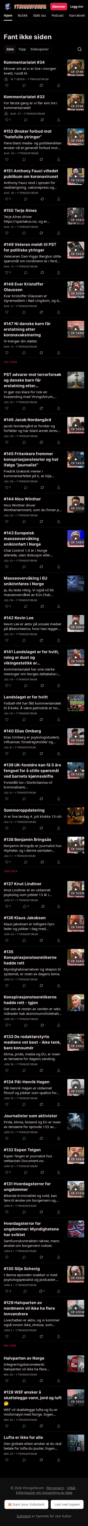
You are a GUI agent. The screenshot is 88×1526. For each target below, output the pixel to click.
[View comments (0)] (24, 85)
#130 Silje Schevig (22, 1268)
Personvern (55, 1488)
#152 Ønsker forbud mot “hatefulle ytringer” (28, 134)
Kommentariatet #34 (24, 62)
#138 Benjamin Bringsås (27, 839)
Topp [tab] (22, 49)
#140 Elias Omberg (22, 731)
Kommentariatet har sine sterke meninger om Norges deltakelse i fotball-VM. (30, 671)
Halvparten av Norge (24, 1358)
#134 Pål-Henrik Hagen (27, 1082)
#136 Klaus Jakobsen (25, 917)
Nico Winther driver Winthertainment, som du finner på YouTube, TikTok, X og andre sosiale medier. (32, 507)
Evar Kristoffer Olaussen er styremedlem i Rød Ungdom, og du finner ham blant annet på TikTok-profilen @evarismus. (32, 298)
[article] (44, 74)
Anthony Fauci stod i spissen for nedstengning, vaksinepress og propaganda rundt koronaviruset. (31, 185)
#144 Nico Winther (22, 499)
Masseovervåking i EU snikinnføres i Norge (25, 581)
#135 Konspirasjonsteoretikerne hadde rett (30, 957)
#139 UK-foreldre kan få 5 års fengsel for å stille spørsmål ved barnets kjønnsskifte (32, 771)
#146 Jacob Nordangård (27, 419)
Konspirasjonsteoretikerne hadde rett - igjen (30, 1000)
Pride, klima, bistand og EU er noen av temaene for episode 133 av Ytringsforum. (32, 1124)
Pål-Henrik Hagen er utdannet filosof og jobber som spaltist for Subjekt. (30, 1090)
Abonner (58, 6)
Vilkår (71, 1488)
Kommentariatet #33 (24, 96)
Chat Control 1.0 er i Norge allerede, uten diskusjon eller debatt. (27, 552)
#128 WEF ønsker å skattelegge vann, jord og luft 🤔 (33, 1398)
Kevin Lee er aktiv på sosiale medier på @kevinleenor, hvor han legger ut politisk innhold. (32, 626)
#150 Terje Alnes (20, 210)
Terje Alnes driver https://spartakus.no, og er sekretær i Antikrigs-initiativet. (28, 219)
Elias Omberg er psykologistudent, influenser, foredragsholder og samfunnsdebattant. (32, 739)
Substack (24, 1516)
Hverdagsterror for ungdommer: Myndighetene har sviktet (31, 1229)
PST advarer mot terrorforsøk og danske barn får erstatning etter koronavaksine (32, 380)
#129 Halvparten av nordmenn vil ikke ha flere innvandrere (29, 1308)
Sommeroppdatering (24, 810)
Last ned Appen (67, 1504)
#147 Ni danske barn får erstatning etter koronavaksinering (27, 329)
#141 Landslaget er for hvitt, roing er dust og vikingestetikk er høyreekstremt (31, 657)
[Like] (7, 85)
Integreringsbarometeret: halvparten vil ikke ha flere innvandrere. (25, 1366)
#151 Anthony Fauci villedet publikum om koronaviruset (31, 174)
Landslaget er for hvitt (26, 697)
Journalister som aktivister (30, 1116)
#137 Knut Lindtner (23, 883)
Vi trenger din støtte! (20, 341)
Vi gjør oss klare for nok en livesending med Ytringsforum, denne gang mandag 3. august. (29, 394)
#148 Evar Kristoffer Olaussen (23, 287)
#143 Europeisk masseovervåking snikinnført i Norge (22, 539)
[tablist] (28, 49)
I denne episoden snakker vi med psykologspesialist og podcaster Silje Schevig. (30, 1277)
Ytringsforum (38, 79)
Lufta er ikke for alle (23, 1437)
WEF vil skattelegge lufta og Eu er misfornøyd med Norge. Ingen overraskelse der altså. (30, 1412)
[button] (8, 15)
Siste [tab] (10, 49)
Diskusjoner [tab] (40, 49)
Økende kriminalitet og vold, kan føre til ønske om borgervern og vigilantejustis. (30, 1198)
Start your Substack (28, 1504)
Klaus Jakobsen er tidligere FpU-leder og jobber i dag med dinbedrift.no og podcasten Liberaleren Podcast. (29, 926)
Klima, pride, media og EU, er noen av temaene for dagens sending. (32, 1056)
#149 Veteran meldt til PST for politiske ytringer (30, 247)
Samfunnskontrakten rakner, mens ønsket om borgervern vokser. (31, 1243)
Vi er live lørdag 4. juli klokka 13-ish (32, 816)
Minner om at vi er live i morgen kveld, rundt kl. (30, 70)
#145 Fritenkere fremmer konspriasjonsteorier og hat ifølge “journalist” (31, 459)
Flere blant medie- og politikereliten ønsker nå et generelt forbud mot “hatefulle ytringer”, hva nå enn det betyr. (32, 145)
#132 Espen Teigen (22, 1149)
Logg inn (76, 6)
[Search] (79, 49)
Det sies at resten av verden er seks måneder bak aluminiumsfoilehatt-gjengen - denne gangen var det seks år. (32, 1011)
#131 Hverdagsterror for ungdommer (27, 1186)
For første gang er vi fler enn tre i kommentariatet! (30, 105)
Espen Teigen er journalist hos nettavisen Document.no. (28, 1158)
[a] (76, 68)
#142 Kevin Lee (19, 617)
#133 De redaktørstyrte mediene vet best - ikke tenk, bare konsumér (32, 1042)
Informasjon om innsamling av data (44, 1492)
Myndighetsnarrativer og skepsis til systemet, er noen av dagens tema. (32, 971)
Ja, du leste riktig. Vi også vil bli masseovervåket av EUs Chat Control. (29, 592)
